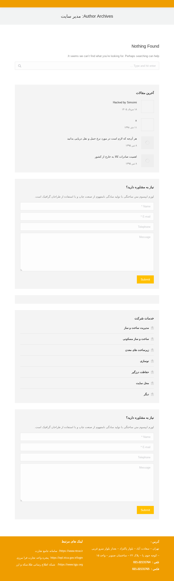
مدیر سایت (71, 16)
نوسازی (144, 361)
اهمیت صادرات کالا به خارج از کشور (116, 156)
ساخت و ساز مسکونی (136, 338)
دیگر (146, 394)
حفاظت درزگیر (140, 372)
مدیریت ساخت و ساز (136, 327)
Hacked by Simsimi (125, 102)
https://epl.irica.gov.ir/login (67, 557)
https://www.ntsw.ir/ (71, 551)
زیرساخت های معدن (137, 350)
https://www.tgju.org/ (70, 564)
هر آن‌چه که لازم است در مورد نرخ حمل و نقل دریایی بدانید (102, 138)
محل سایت (142, 383)
